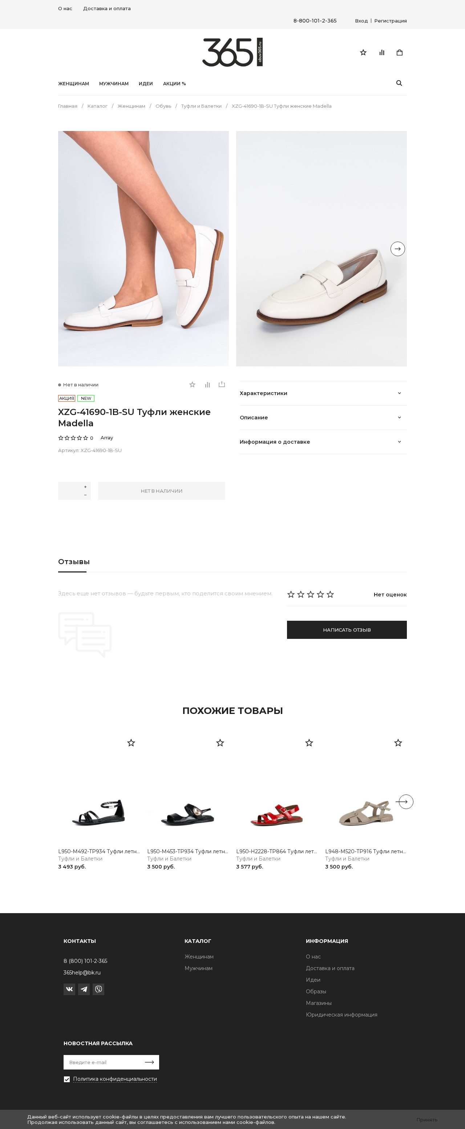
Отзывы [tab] (74, 561)
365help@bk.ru (82, 972)
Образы (316, 991)
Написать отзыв (347, 630)
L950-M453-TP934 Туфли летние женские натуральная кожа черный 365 (188, 851)
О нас (65, 8)
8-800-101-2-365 (315, 21)
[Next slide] (398, 249)
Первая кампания (87, 1090)
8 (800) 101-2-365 (85, 961)
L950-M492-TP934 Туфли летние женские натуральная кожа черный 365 (99, 851)
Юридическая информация (341, 1014)
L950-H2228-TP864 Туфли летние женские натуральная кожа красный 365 (277, 851)
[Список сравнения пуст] (381, 52)
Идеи (313, 980)
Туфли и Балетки (80, 859)
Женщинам (73, 83)
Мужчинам (114, 83)
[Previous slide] (67, 249)
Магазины (319, 1003)
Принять (427, 1119)
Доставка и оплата (107, 8)
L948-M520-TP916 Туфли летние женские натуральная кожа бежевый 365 (366, 851)
